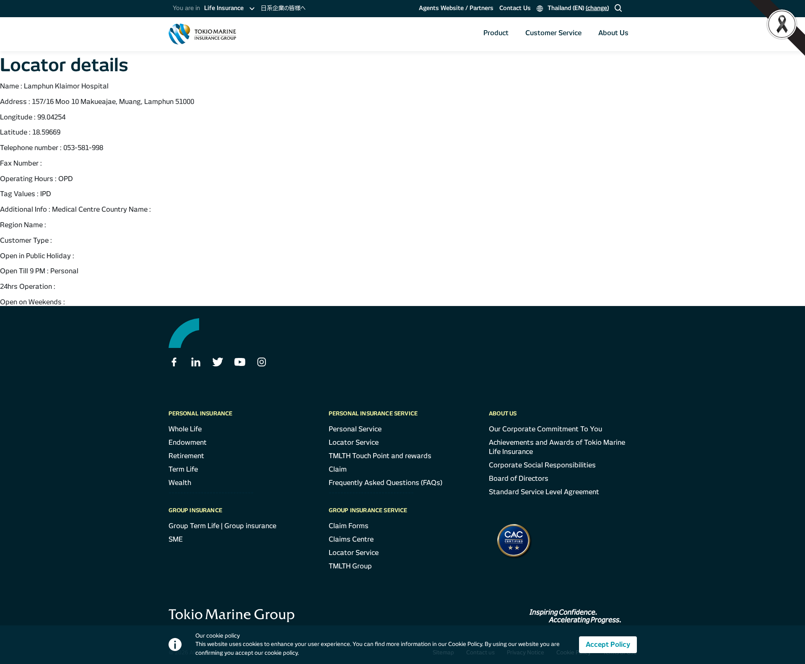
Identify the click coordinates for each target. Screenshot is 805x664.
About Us (613, 33)
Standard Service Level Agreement (544, 492)
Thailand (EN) (577, 8)
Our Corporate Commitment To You (545, 429)
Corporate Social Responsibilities (542, 465)
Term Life (183, 469)
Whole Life (185, 429)
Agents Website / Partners (456, 8)
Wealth (180, 483)
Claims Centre (351, 539)
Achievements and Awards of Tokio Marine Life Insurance (557, 447)
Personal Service (355, 429)
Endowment (188, 442)
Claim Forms (349, 526)
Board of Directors (518, 478)
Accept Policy (608, 644)
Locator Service (354, 442)
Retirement (186, 456)
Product (496, 33)
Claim (338, 469)
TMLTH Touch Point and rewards (380, 456)
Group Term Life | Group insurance (222, 526)
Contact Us (515, 8)
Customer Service (553, 33)
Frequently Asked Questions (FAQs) (385, 483)
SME (176, 539)
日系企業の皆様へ (283, 8)
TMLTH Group (350, 566)
